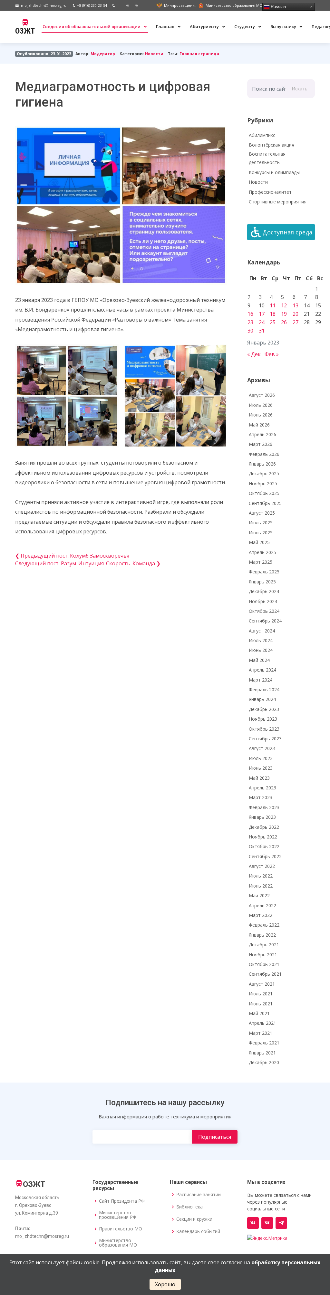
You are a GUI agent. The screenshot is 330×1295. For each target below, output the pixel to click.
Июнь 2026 (261, 415)
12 (284, 305)
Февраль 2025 (264, 572)
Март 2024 (260, 680)
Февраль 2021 (264, 1043)
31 (262, 330)
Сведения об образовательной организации (92, 26)
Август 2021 (262, 984)
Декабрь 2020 (264, 1062)
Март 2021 (260, 1033)
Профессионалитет (270, 192)
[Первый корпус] (134, 5)
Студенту (245, 26)
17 (262, 313)
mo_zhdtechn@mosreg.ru (43, 5)
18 (273, 313)
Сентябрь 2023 (265, 738)
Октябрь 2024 (264, 611)
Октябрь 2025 (264, 493)
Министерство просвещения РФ (117, 1214)
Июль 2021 (261, 994)
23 (250, 322)
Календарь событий (198, 1231)
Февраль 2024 (264, 689)
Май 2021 (259, 1013)
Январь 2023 (262, 817)
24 (262, 322)
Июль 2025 (261, 522)
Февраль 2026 (264, 454)
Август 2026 (262, 395)
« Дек (254, 354)
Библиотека (189, 1207)
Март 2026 (260, 444)
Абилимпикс (262, 135)
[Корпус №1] (267, 1223)
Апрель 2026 (262, 434)
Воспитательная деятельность (267, 158)
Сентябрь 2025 (265, 503)
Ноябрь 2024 (263, 601)
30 (250, 330)
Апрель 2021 (262, 1023)
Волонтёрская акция (271, 145)
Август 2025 (262, 513)
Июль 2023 (261, 758)
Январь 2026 (262, 464)
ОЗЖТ (25, 31)
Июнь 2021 (261, 1004)
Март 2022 (260, 915)
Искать (299, 89)
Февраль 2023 (264, 807)
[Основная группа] (253, 1223)
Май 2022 (259, 895)
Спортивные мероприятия (277, 202)
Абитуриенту (205, 26)
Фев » (272, 354)
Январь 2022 (262, 935)
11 (273, 305)
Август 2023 (262, 748)
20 (295, 313)
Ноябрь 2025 (263, 483)
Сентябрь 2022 (265, 856)
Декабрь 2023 (264, 709)
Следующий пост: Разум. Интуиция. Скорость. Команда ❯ (87, 563)
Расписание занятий (198, 1194)
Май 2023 (259, 778)
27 (295, 322)
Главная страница (199, 54)
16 (250, 313)
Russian (277, 6)
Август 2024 (262, 631)
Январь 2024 (262, 699)
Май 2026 (259, 425)
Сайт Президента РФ (122, 1201)
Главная (165, 26)
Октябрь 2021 (264, 964)
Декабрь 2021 (264, 944)
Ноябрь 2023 (263, 719)
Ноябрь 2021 (263, 954)
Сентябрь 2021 (265, 974)
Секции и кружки (194, 1219)
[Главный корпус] (125, 5)
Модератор (103, 54)
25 (273, 322)
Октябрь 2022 (264, 846)
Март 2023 (260, 797)
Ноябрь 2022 (263, 837)
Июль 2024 (261, 640)
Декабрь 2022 (264, 827)
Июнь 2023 (261, 768)
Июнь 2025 (261, 532)
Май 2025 (259, 542)
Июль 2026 (261, 405)
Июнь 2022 (261, 886)
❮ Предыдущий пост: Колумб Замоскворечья (72, 555)
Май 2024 (259, 660)
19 (284, 313)
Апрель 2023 (262, 788)
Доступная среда (287, 232)
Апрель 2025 (262, 552)
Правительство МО (120, 1229)
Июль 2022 (261, 876)
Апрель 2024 (262, 670)
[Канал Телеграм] (281, 1223)
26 (284, 322)
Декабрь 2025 (264, 473)
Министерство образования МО (118, 1242)
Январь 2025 (262, 582)
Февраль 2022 (264, 925)
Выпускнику (283, 26)
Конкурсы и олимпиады (274, 172)
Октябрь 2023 (264, 729)
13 (295, 305)
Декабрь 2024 (264, 591)
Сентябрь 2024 (265, 621)
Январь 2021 (262, 1053)
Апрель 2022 (262, 905)
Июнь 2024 (261, 650)
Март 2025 (260, 562)
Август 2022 (262, 866)
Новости (154, 54)
